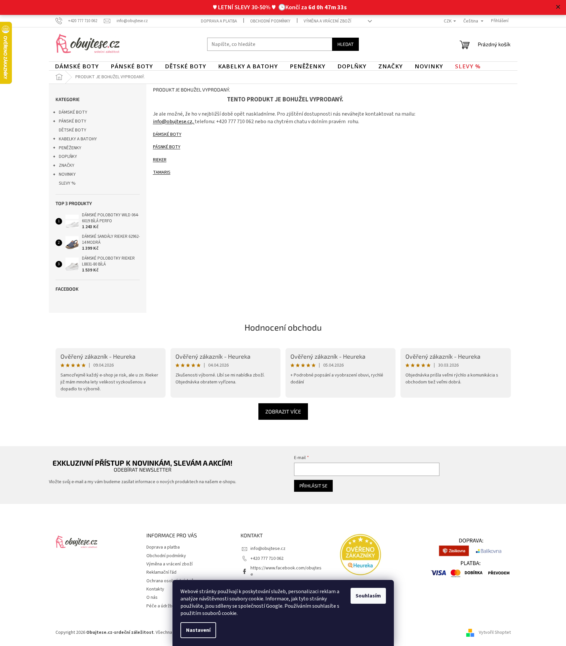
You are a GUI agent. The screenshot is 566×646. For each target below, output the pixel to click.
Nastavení (198, 630)
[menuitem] (77, 66)
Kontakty (155, 589)
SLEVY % (67, 183)
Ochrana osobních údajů (170, 581)
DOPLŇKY (68, 156)
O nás (152, 597)
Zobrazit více (283, 411)
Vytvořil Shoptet (495, 632)
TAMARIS (161, 172)
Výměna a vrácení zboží (327, 21)
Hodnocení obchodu (283, 327)
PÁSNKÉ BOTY (166, 147)
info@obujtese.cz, (174, 121)
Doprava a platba (219, 21)
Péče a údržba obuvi (166, 606)
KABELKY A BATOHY (78, 139)
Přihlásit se (313, 485)
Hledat (345, 44)
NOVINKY (67, 174)
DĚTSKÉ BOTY (72, 130)
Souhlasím (368, 595)
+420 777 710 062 (266, 558)
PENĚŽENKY (70, 148)
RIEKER (160, 160)
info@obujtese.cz (267, 548)
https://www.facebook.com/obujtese (285, 571)
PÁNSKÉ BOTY (72, 121)
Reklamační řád (161, 572)
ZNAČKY (66, 165)
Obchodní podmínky (270, 21)
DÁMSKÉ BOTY (73, 112)
